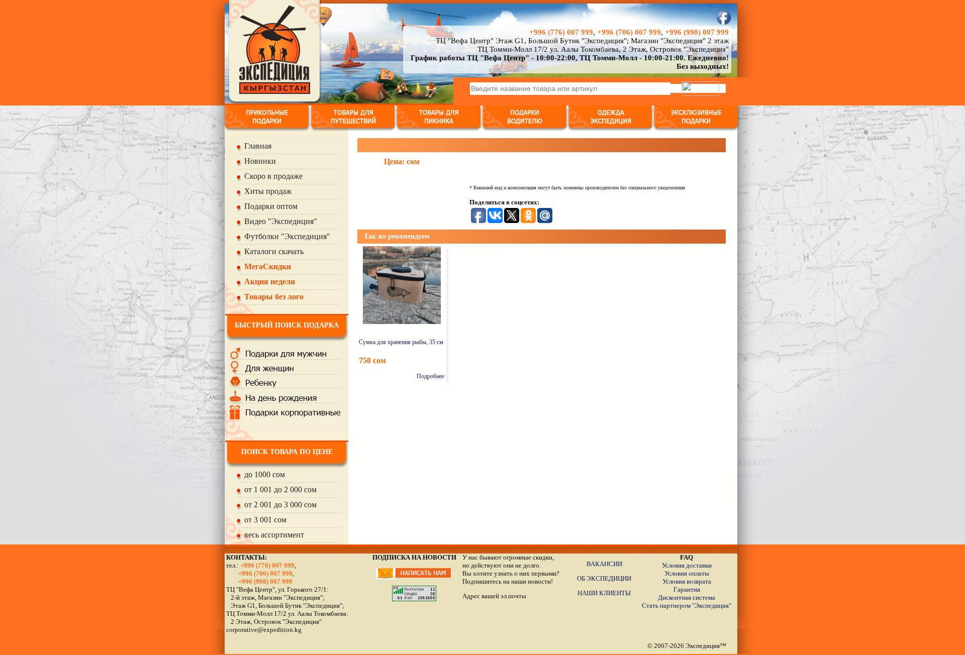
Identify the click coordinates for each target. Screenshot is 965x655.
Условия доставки (687, 565)
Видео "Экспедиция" (280, 221)
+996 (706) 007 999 (629, 32)
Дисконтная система (686, 597)
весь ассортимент (274, 534)
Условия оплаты (686, 573)
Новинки (260, 161)
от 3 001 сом (265, 519)
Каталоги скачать (274, 251)
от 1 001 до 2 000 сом (280, 489)
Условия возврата (686, 581)
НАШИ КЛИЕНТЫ (604, 593)
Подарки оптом (271, 206)
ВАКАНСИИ (604, 564)
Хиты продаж (268, 191)
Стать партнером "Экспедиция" (686, 605)
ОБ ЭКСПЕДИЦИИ (604, 578)
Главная (257, 146)
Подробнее (430, 376)
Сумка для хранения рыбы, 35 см (401, 342)
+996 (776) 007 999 (561, 32)
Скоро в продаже (273, 176)
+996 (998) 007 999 (697, 32)
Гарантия (686, 589)
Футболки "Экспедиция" (287, 236)
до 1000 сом (264, 474)
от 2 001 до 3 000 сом (280, 504)
